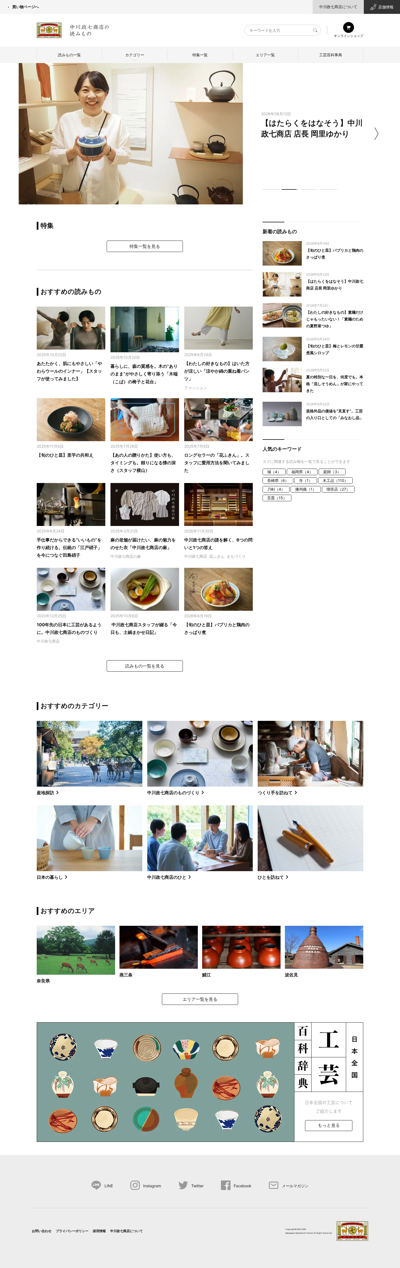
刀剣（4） (276, 489)
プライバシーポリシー (72, 1231)
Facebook (242, 1185)
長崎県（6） (278, 480)
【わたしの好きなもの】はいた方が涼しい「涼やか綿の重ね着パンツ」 (217, 371)
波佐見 (291, 974)
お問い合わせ (41, 1231)
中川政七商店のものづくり (173, 792)
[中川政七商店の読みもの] (73, 29)
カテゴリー (134, 54)
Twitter (197, 1185)
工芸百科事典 (330, 54)
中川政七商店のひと (166, 877)
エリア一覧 (265, 54)
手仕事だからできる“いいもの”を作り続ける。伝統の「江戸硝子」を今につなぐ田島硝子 (69, 547)
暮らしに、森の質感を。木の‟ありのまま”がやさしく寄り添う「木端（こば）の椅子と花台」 (144, 373)
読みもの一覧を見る (144, 666)
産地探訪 (45, 792)
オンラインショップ (348, 36)
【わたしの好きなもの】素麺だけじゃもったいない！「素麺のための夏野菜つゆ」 (334, 319)
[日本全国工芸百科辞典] (200, 1081)
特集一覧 (200, 54)
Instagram (152, 1185)
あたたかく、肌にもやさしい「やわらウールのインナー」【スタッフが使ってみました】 (69, 371)
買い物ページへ (25, 6)
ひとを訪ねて (271, 877)
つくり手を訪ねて (275, 792)
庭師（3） (332, 471)
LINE (108, 1185)
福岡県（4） (302, 471)
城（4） (274, 471)
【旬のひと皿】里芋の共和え (65, 455)
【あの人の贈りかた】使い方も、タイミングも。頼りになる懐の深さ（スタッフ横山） (143, 462)
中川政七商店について (338, 6)
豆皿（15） (277, 498)
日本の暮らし (50, 877)
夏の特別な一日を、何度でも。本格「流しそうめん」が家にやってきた (334, 384)
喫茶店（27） (338, 489)
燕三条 (126, 974)
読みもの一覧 (69, 54)
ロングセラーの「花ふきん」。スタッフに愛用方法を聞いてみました (217, 462)
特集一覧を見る (145, 246)
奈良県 (43, 980)
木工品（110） (335, 480)
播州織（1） (305, 489)
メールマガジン (295, 1185)
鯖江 (206, 974)
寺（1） (305, 480)
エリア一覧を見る (200, 999)
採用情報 (99, 1231)
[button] (271, 189)
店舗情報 (385, 7)
